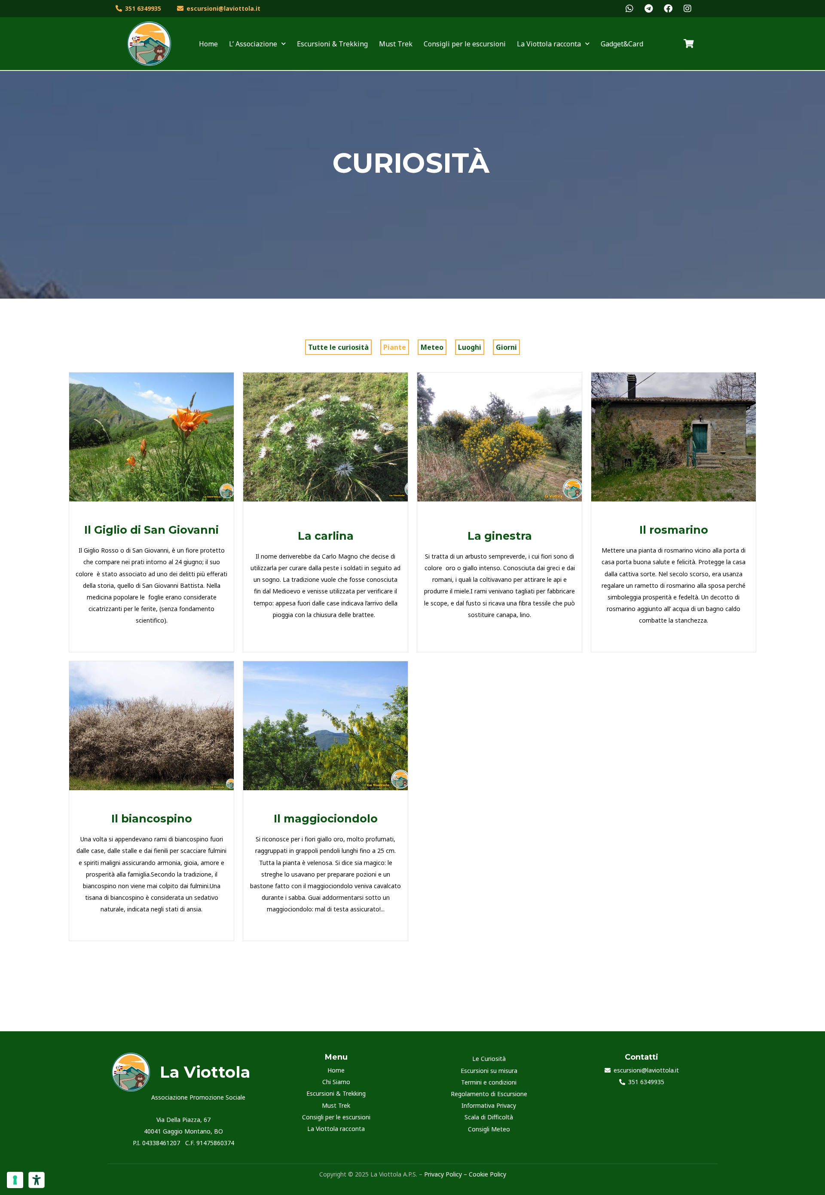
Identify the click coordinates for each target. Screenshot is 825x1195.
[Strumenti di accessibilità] (36, 1180)
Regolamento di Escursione (489, 1094)
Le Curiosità (489, 1058)
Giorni (506, 347)
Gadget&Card (622, 44)
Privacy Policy (442, 1174)
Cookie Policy (487, 1174)
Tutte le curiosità (338, 347)
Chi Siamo (336, 1082)
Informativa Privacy (488, 1105)
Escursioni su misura (489, 1071)
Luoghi (469, 347)
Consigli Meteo (489, 1129)
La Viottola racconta (336, 1129)
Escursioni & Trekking (332, 44)
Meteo (432, 347)
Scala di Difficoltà (488, 1117)
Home (208, 44)
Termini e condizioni (488, 1082)
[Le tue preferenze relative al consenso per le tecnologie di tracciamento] (15, 1180)
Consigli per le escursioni (465, 44)
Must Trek (395, 44)
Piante (394, 347)
